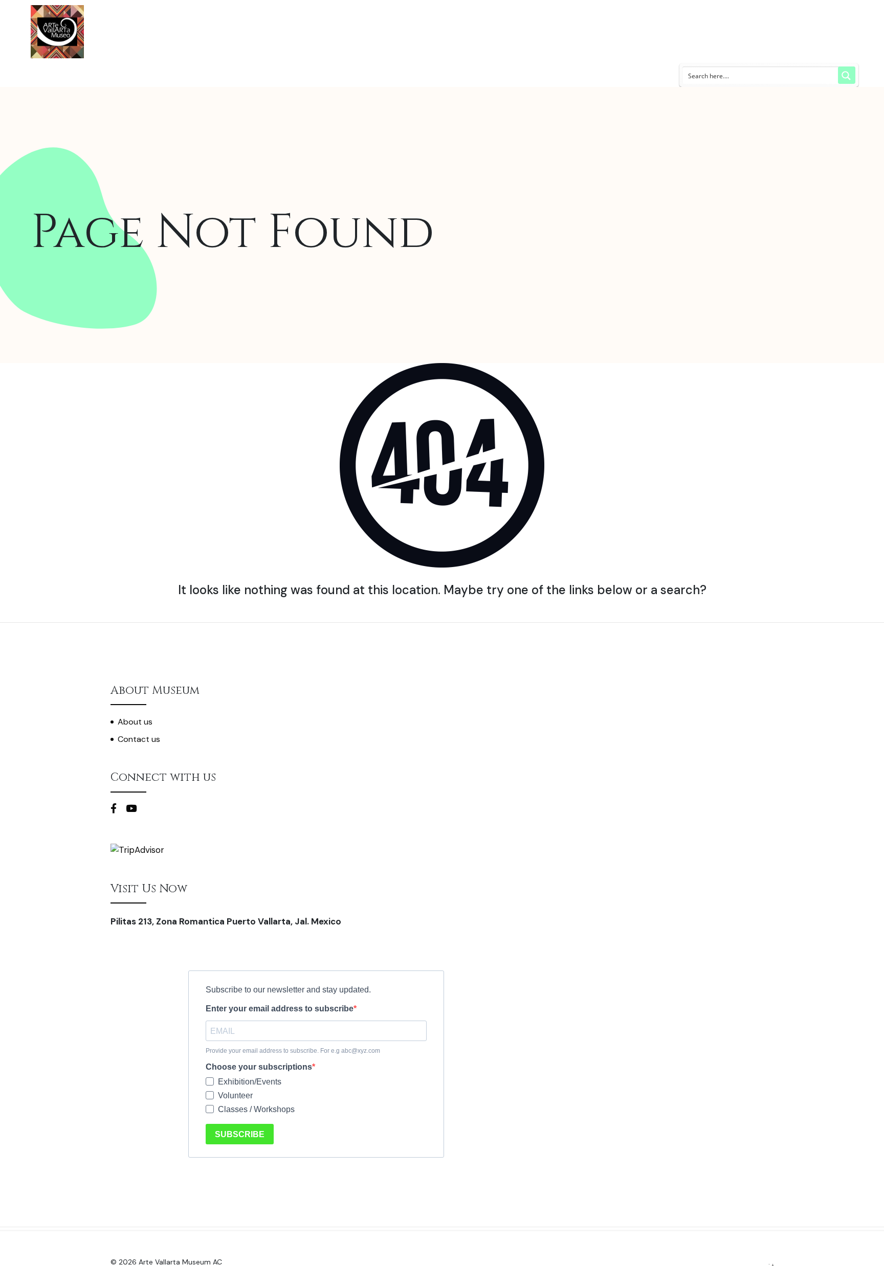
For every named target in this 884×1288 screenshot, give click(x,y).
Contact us (139, 739)
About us (135, 721)
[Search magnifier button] (846, 75)
